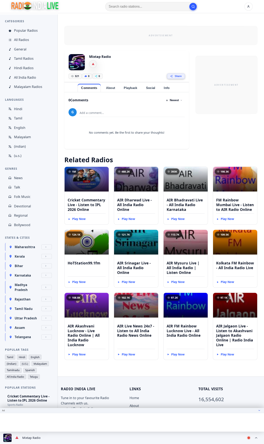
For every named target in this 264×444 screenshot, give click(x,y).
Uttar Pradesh (26, 318)
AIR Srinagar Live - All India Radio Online (134, 268)
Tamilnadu (13, 370)
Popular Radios (26, 30)
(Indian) (11, 364)
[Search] (193, 6)
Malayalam (22, 137)
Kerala (20, 256)
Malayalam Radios (28, 86)
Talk (17, 187)
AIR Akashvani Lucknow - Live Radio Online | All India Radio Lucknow (84, 335)
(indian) (20, 146)
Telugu (34, 377)
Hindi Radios (24, 68)
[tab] (89, 88)
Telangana (23, 337)
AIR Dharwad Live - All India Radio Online (134, 204)
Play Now (79, 219)
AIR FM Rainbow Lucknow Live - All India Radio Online (183, 331)
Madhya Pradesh (21, 287)
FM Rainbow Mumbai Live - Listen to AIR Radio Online (235, 204)
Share (178, 76)
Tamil (18, 118)
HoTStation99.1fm (84, 263)
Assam (20, 328)
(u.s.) (17, 155)
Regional (21, 215)
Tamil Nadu (24, 309)
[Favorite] (103, 171)
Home (134, 398)
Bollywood (22, 225)
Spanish (30, 370)
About (134, 405)
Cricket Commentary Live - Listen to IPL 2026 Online (86, 204)
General (20, 49)
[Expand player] (256, 437)
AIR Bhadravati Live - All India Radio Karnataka (185, 204)
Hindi (18, 109)
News (18, 178)
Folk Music (22, 196)
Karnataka (23, 275)
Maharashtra (25, 247)
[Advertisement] (161, 35)
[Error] (93, 64)
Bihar (19, 266)
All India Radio (25, 77)
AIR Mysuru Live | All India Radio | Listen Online (183, 268)
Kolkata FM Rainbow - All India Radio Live (235, 265)
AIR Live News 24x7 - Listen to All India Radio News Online (135, 331)
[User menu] (248, 6)
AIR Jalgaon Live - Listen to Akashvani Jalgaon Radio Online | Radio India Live (234, 335)
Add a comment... (92, 113)
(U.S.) (25, 364)
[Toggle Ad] (259, 410)
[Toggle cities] (46, 246)
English (19, 127)
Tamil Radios (24, 58)
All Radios (21, 39)
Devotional (22, 206)
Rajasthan (23, 299)
